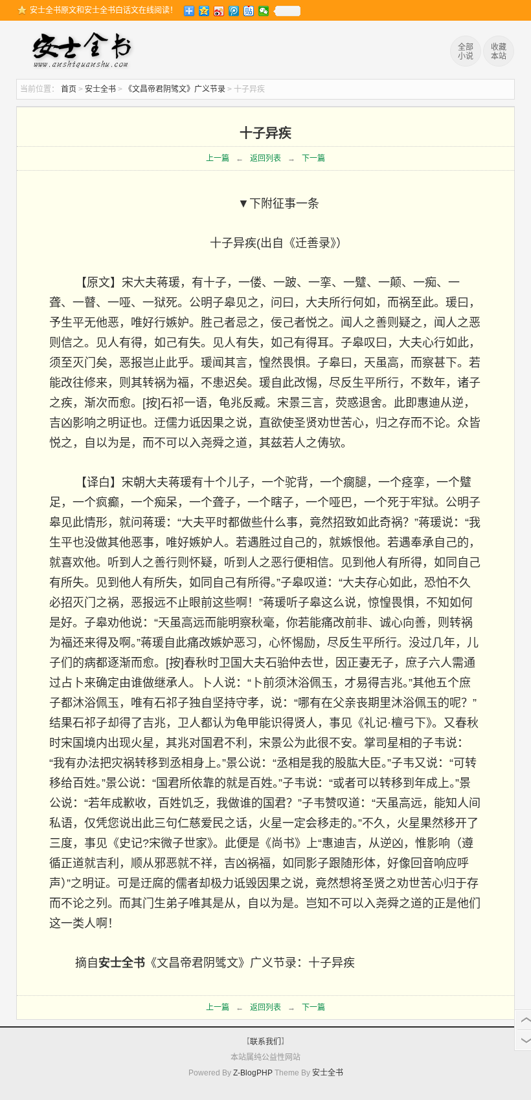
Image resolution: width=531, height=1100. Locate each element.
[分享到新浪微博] (219, 11)
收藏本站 (498, 52)
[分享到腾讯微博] (234, 11)
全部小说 (465, 52)
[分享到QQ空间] (204, 11)
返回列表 (265, 158)
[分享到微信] (263, 11)
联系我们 (265, 1041)
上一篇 (217, 158)
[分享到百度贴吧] (248, 11)
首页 (68, 89)
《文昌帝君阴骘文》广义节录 (174, 89)
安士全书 (85, 51)
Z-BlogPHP (253, 1072)
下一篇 (313, 158)
